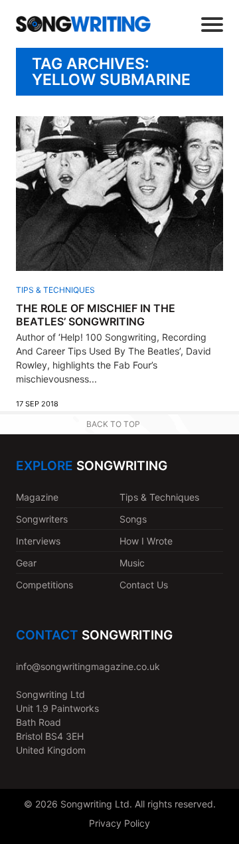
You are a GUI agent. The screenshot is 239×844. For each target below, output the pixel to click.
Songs (133, 519)
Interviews (38, 541)
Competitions (44, 584)
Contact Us (144, 584)
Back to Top (113, 424)
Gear (26, 562)
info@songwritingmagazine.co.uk (88, 666)
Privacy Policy (119, 823)
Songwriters (42, 519)
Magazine (37, 497)
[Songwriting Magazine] (83, 23)
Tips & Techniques (55, 290)
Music (132, 562)
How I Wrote (146, 541)
